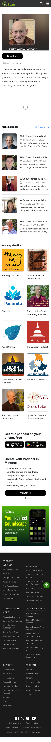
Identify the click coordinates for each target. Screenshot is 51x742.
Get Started (25, 493)
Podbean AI (8, 598)
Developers (8, 705)
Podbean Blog (32, 674)
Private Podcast (9, 582)
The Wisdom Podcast (37, 347)
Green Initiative (32, 686)
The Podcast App (10, 586)
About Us (30, 669)
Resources (7, 701)
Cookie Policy (32, 723)
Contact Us (30, 694)
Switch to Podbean (11, 636)
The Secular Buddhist (37, 379)
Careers (29, 678)
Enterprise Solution (11, 577)
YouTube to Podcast (34, 596)
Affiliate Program (33, 690)
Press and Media (33, 682)
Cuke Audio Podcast (23, 49)
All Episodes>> (42, 127)
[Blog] (27, 718)
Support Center (9, 669)
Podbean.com (35, 732)
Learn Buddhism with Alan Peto (12, 381)
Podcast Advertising (11, 617)
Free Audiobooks (10, 644)
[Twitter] (22, 718)
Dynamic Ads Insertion (12, 621)
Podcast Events (9, 682)
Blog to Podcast (33, 592)
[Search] (41, 4)
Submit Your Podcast (12, 632)
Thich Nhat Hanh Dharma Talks (10, 417)
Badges (6, 697)
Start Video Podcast (34, 570)
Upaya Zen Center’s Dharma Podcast (36, 417)
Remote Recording (11, 594)
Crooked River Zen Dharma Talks (36, 277)
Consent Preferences (31, 727)
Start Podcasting (33, 566)
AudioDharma (8, 347)
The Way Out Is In (10, 275)
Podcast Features (10, 569)
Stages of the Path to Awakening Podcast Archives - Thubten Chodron (37, 313)
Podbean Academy (11, 686)
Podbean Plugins (10, 640)
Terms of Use (12, 727)
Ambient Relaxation (11, 648)
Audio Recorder (9, 590)
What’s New (8, 674)
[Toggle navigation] (47, 3)
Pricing (6, 573)
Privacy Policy (15, 723)
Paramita (6, 311)
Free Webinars (9, 678)
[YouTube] (34, 718)
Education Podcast (34, 600)
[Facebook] (17, 718)
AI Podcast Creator (34, 588)
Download (12, 56)
